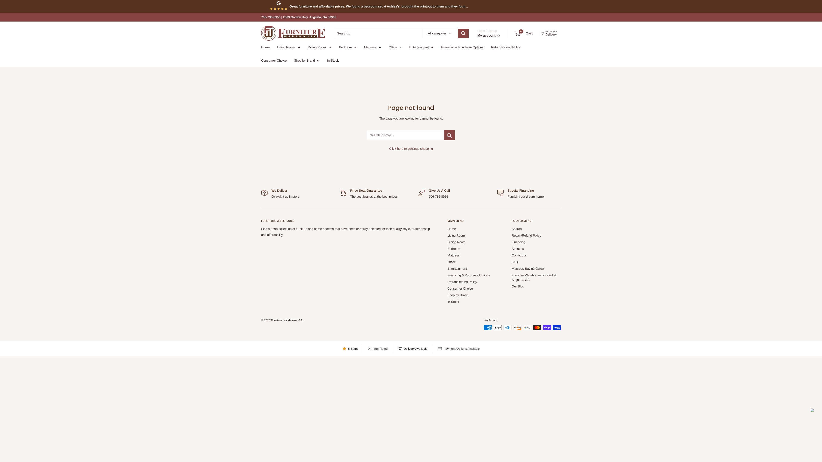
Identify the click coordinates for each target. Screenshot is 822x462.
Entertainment (419, 47)
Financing (518, 242)
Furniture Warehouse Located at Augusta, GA (534, 277)
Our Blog (518, 286)
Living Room (286, 47)
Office (393, 47)
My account (486, 35)
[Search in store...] (449, 135)
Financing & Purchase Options (462, 47)
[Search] (463, 33)
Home (265, 47)
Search (517, 229)
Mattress (370, 47)
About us (518, 248)
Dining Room (317, 47)
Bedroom (345, 47)
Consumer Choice (274, 60)
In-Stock (333, 60)
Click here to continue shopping (411, 148)
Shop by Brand (304, 60)
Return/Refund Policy (506, 47)
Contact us (519, 255)
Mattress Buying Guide (528, 268)
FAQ (515, 262)
